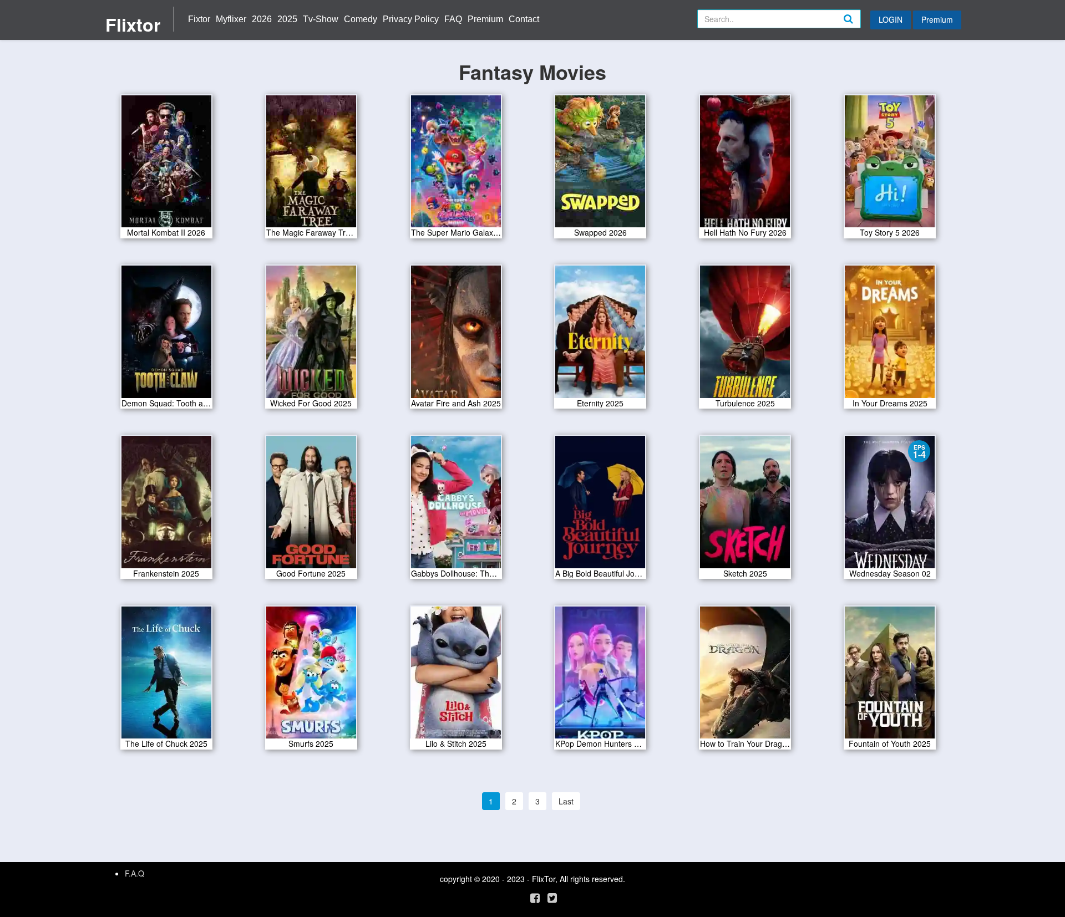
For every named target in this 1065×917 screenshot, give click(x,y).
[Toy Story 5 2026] (890, 164)
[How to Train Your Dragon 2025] (745, 676)
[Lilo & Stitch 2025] (456, 676)
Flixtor (132, 24)
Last (566, 801)
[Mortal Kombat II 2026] (166, 164)
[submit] (860, 27)
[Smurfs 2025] (311, 676)
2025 (287, 19)
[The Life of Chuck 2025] (166, 676)
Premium (485, 19)
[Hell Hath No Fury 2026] (745, 164)
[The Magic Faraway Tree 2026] (311, 164)
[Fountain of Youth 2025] (890, 676)
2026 (262, 19)
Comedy (360, 19)
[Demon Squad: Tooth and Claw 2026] (166, 335)
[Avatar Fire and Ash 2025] (456, 335)
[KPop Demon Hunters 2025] (600, 676)
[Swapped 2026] (600, 164)
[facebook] (535, 897)
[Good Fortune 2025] (311, 505)
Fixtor (199, 19)
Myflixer (231, 19)
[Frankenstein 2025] (166, 505)
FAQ (453, 19)
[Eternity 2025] (600, 335)
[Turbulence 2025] (745, 335)
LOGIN (890, 19)
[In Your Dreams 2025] (890, 335)
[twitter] (552, 897)
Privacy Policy (411, 19)
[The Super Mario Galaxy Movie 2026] (456, 164)
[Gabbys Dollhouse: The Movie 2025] (456, 505)
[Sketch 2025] (745, 505)
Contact (524, 19)
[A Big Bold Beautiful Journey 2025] (600, 505)
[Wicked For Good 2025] (311, 335)
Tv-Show (320, 19)
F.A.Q (134, 873)
